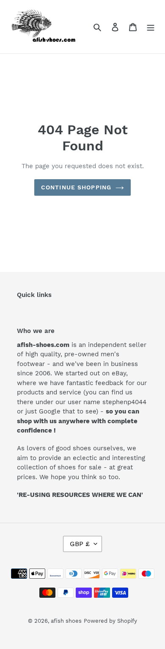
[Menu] (151, 26)
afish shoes (66, 621)
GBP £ (80, 544)
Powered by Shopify (110, 621)
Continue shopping (76, 187)
